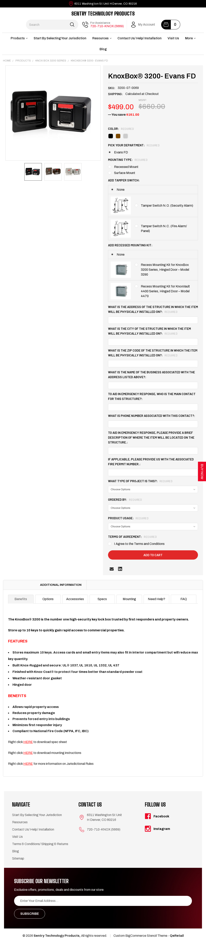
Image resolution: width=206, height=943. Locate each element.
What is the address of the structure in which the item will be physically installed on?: (153, 309)
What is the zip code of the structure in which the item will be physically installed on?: (152, 352)
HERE (28, 742)
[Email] (111, 568)
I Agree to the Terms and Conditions (139, 543)
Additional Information (60, 584)
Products (18, 38)
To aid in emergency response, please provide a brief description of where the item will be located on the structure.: (151, 437)
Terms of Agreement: (132, 536)
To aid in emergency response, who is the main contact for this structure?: (152, 396)
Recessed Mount (126, 167)
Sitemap (18, 858)
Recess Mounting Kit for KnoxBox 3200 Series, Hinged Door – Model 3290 (165, 269)
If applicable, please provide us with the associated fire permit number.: (151, 461)
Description (19, 584)
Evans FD (121, 152)
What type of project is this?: (140, 481)
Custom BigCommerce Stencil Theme (140, 935)
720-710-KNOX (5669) (107, 26)
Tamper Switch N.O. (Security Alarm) (167, 205)
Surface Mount (124, 173)
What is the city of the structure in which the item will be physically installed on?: (149, 331)
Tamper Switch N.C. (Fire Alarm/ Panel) (164, 228)
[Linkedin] (120, 568)
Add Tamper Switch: (124, 180)
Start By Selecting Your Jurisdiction (60, 38)
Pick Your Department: (134, 145)
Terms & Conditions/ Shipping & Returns (40, 844)
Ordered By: (125, 499)
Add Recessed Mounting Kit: (130, 245)
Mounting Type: (127, 159)
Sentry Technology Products (103, 13)
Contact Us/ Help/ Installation (139, 38)
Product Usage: (128, 518)
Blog (103, 49)
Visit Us (173, 38)
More (189, 38)
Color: (121, 128)
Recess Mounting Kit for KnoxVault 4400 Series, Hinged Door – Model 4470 (165, 291)
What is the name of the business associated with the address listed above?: (151, 374)
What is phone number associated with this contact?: (151, 415)
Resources (100, 38)
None (121, 189)
